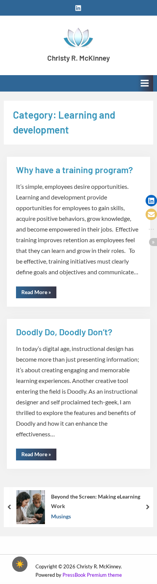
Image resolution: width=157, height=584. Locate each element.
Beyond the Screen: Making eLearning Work (95, 501)
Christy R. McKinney (78, 57)
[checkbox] (19, 564)
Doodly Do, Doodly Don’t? (64, 332)
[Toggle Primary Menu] (144, 83)
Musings (61, 516)
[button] (151, 200)
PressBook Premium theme (92, 575)
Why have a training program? (74, 169)
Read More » (38, 293)
